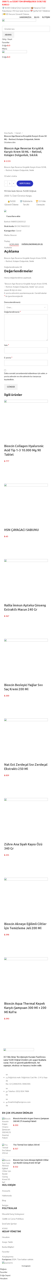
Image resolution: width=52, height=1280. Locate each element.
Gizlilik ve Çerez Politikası (13, 1219)
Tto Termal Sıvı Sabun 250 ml (26, 1145)
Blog (4, 1200)
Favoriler (5, 1251)
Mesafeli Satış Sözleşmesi (13, 1214)
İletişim (5, 1205)
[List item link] (26, 1091)
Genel (18, 133)
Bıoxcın (13, 235)
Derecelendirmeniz (12, 302)
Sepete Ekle (24, 183)
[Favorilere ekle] (7, 466)
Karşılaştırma (7, 1256)
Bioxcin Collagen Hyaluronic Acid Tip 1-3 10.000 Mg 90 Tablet (24, 450)
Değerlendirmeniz (12, 311)
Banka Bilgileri (8, 1247)
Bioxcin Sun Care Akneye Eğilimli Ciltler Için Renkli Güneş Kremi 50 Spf (31, 1161)
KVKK (5, 1228)
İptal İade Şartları (9, 1223)
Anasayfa (6, 1191)
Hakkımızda (7, 1195)
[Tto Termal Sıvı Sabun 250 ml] (6, 1149)
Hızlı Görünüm (7, 480)
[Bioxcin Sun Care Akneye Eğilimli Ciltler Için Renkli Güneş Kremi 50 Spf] (6, 1171)
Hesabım (6, 1237)
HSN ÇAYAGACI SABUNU (21, 530)
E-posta (8, 357)
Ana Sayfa (8, 133)
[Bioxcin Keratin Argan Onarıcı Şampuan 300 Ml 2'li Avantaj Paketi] (6, 1128)
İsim (6, 345)
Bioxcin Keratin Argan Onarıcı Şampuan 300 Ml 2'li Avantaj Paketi (31, 1119)
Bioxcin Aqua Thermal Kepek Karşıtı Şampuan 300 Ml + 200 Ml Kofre (25, 1008)
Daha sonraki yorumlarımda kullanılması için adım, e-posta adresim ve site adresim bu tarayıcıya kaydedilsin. (26, 376)
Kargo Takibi (7, 1242)
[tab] (14, 244)
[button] (7, 473)
